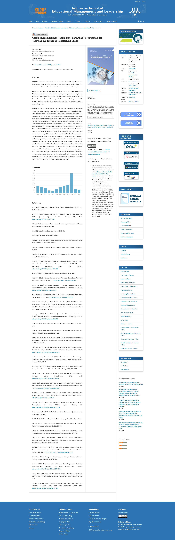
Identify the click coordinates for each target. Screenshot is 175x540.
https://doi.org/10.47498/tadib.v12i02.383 (45, 488)
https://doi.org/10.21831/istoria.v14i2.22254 (46, 407)
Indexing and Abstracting (129, 301)
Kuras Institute (133, 82)
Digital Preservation (127, 312)
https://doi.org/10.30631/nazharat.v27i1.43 (45, 378)
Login (37, 21)
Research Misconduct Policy (129, 339)
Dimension (132, 90)
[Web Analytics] (137, 101)
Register (45, 21)
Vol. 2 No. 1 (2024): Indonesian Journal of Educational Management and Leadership (69, 28)
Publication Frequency (128, 282)
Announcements (112, 21)
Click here (132, 97)
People (78, 21)
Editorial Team (125, 254)
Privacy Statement (126, 229)
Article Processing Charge (129, 297)
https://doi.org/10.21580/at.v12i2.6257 (44, 290)
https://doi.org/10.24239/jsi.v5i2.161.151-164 (46, 469)
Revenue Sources (126, 324)
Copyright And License (128, 305)
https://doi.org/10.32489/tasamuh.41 (65, 280)
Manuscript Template (127, 233)
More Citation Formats (95, 117)
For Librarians (125, 369)
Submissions (98, 21)
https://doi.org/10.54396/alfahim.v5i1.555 (45, 319)
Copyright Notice (126, 225)
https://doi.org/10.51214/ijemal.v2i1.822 (47, 65)
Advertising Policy (64, 525)
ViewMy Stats (123, 513)
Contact (123, 250)
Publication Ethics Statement (68, 513)
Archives (40, 28)
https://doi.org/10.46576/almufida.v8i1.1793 (45, 352)
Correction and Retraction (129, 309)
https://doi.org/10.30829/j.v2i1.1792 (43, 219)
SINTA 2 (131, 92)
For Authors (124, 366)
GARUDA (138, 92)
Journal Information (35, 513)
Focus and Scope (126, 279)
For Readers (124, 362)
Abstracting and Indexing (37, 522)
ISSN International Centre (133, 75)
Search (142, 21)
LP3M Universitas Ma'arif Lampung (100, 530)
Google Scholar (133, 88)
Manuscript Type (126, 222)
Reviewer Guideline (127, 237)
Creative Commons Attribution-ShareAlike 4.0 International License (99, 151)
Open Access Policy (65, 516)
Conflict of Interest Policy (129, 348)
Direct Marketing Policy (66, 528)
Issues (69, 21)
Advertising (124, 320)
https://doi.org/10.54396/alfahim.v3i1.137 (45, 269)
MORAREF (132, 94)
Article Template (94, 516)
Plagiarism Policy (64, 531)
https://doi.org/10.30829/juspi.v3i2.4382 (46, 388)
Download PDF (95, 90)
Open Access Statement (128, 286)
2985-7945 (132, 69)
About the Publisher (57, 21)
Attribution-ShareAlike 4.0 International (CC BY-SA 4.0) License (102, 174)
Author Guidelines (126, 218)
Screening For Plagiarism (128, 294)
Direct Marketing (126, 316)
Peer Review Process (127, 275)
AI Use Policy (125, 271)
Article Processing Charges (98, 519)
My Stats (131, 101)
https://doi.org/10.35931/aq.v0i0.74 (43, 398)
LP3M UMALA (133, 86)
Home (31, 21)
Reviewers (124, 258)
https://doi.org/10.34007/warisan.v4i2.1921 (59, 452)
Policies (87, 21)
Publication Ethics (126, 290)
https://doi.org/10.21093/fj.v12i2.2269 (61, 297)
